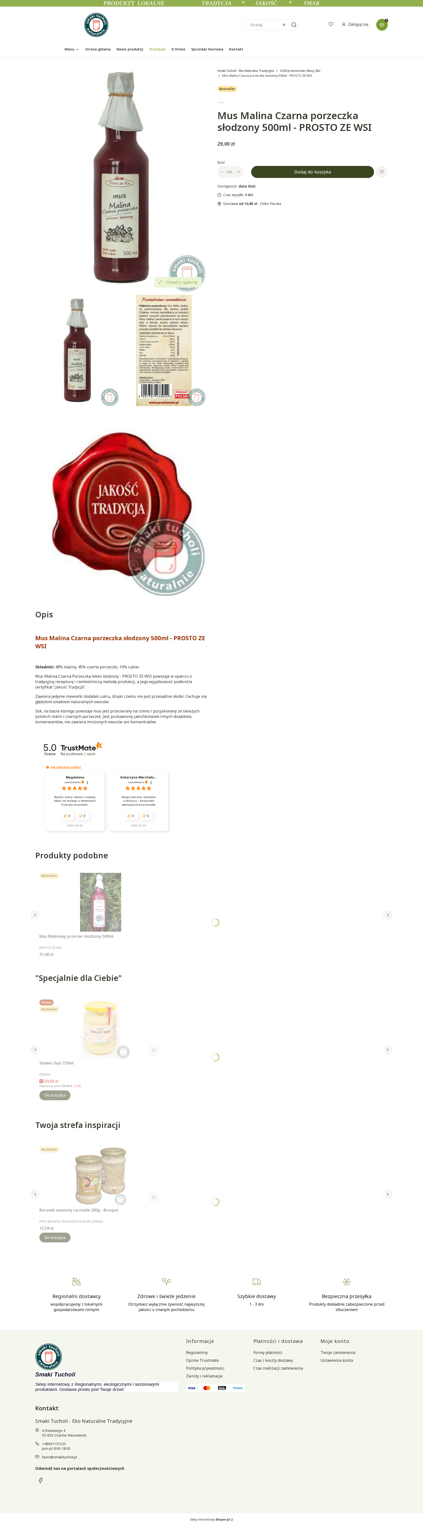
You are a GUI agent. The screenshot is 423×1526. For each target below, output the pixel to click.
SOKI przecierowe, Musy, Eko (300, 71)
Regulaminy (197, 1352)
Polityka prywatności (205, 1368)
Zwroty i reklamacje (204, 1376)
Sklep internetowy (210, 1519)
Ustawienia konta (336, 1360)
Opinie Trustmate (202, 1360)
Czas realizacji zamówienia (278, 1368)
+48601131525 (54, 1443)
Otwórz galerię (182, 282)
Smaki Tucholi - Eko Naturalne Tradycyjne (245, 71)
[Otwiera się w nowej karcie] (40, 1480)
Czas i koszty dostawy (273, 1360)
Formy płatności (267, 1352)
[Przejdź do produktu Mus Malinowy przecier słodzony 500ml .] (100, 902)
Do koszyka (55, 1095)
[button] (294, 25)
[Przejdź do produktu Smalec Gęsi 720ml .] (100, 1029)
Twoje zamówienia (337, 1352)
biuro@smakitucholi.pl (59, 1457)
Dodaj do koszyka (312, 172)
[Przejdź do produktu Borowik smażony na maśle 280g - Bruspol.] (100, 1176)
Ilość (221, 162)
